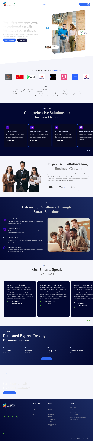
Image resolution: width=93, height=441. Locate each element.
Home (44, 4)
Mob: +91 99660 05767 (75, 419)
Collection (50, 407)
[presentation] (88, 150)
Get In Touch (22, 40)
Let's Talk (83, 4)
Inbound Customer (52, 414)
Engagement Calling (52, 419)
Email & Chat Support (52, 421)
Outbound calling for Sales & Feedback (52, 425)
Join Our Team (46, 359)
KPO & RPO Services (52, 416)
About (34, 409)
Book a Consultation (9, 40)
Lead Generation (51, 411)
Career (68, 4)
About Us (52, 4)
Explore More (9, 140)
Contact (75, 4)
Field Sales (50, 409)
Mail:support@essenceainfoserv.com (78, 417)
